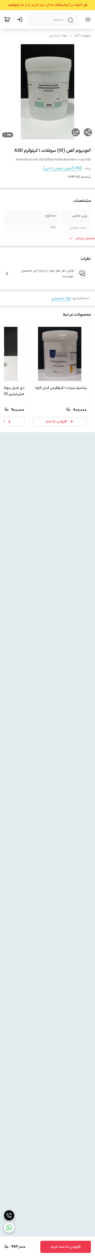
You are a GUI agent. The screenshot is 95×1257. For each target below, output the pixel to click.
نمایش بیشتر (85, 238)
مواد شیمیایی (58, 36)
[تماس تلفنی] (9, 1215)
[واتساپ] (9, 1227)
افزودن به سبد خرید (66, 1246)
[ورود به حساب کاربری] (20, 19)
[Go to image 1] (9, 134)
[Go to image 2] (4, 134)
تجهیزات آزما (83, 36)
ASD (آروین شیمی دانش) (62, 168)
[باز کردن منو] (87, 19)
